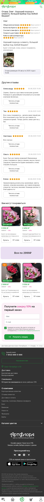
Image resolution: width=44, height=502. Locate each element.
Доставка (6, 370)
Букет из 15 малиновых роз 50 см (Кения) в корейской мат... (10, 292)
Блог (3, 404)
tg (28, 455)
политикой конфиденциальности (29, 330)
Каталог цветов (9, 423)
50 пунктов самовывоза (11, 382)
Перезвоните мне (22, 360)
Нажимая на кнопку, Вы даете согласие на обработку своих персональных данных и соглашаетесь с (23, 329)
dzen (24, 455)
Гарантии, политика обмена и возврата (16, 401)
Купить (6, 240)
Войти (4, 417)
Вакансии (5, 407)
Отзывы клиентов (8, 394)
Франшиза (5, 414)
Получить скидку (20, 337)
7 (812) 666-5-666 (14, 355)
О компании (7, 388)
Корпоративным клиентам (11, 391)
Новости (5, 410)
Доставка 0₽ (7, 224)
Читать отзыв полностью (14, 102)
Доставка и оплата (9, 398)
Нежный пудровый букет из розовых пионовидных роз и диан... (31, 236)
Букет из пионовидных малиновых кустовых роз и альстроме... (10, 236)
